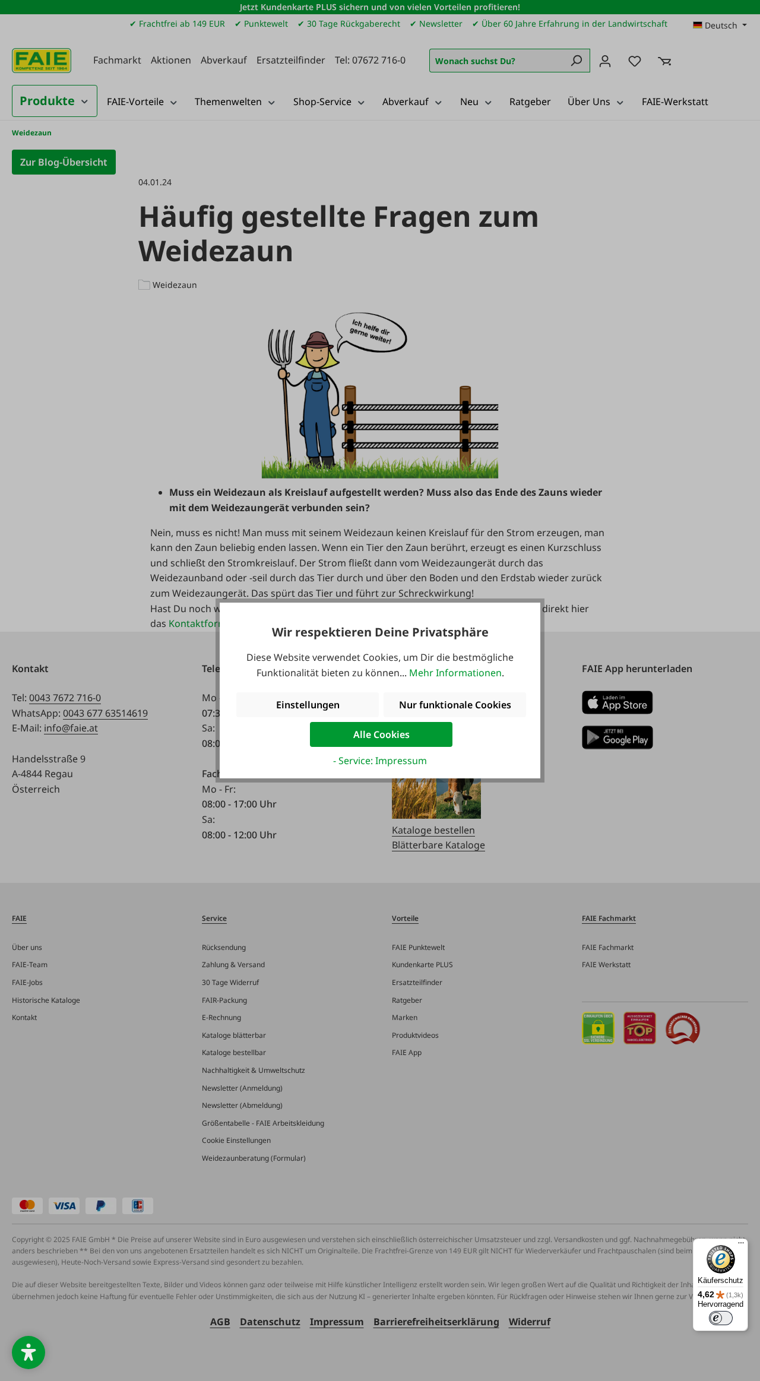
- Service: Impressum (380, 760)
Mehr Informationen (455, 672)
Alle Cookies (381, 734)
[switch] (721, 1318)
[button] (28, 1352)
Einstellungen (308, 704)
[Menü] (741, 1246)
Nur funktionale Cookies (455, 704)
